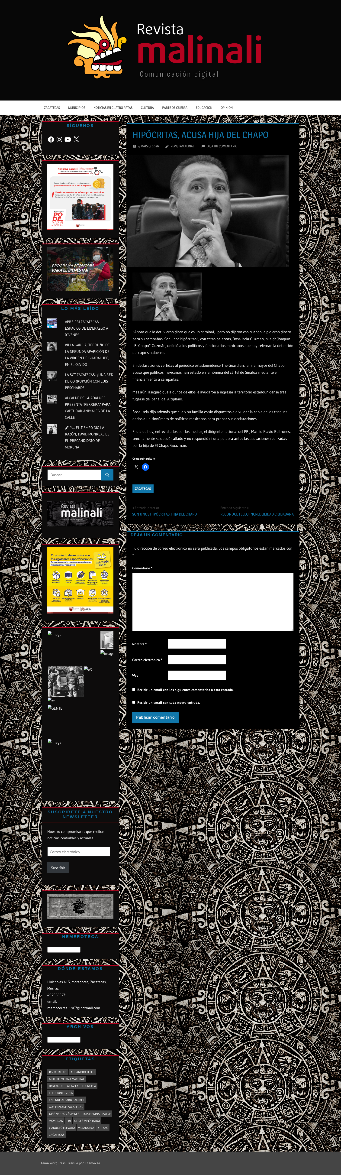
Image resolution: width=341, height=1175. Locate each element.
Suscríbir (58, 867)
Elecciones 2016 (61, 1093)
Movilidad (56, 1121)
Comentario (142, 568)
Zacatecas (52, 107)
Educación (204, 107)
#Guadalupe (58, 1072)
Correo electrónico (147, 660)
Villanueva (86, 1128)
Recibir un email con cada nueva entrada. (168, 702)
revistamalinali (182, 146)
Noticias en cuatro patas (112, 107)
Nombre (139, 644)
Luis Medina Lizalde (97, 1114)
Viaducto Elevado (62, 1128)
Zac (105, 1128)
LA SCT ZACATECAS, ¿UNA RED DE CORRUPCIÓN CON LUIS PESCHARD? (89, 381)
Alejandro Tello (82, 1072)
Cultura (147, 107)
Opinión (227, 107)
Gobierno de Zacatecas (66, 1107)
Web (135, 675)
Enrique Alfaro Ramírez (66, 1100)
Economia (89, 1086)
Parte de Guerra (174, 107)
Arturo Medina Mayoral (66, 1079)
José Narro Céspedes (64, 1114)
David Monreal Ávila (63, 1086)
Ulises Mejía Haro (87, 1121)
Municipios (76, 107)
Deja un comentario (222, 146)
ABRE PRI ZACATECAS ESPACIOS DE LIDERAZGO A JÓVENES (86, 328)
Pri (69, 1121)
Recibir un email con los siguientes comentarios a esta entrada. (185, 690)
